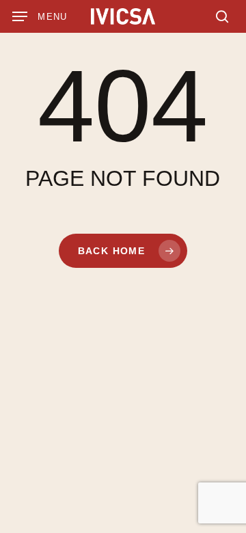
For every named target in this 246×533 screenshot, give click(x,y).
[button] (40, 16)
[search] (218, 16)
